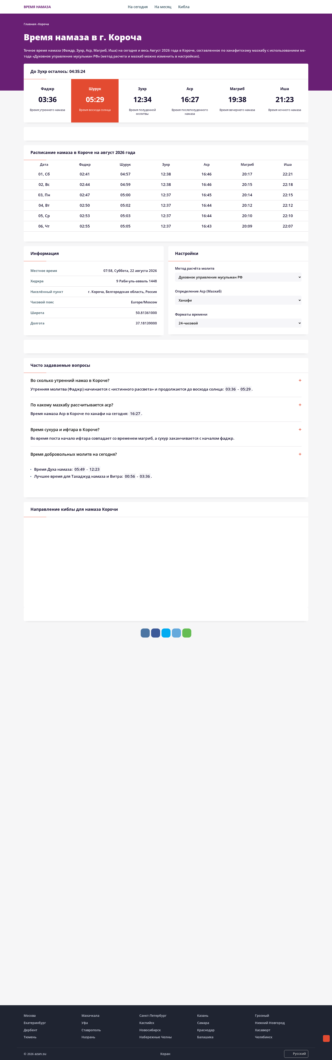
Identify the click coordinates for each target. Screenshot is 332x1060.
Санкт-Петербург (152, 1015)
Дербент (30, 1030)
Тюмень (30, 1037)
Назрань (88, 1037)
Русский (299, 1053)
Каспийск (146, 1023)
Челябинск (263, 1037)
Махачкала (90, 1015)
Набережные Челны (155, 1037)
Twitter (166, 633)
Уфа (85, 1023)
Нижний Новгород (270, 1023)
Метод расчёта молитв (194, 268)
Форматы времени (191, 314)
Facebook (155, 633)
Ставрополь (91, 1030)
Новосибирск (150, 1030)
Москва (30, 1015)
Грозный (262, 1015)
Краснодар (206, 1030)
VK (145, 633)
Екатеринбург (35, 1023)
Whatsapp (186, 633)
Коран (165, 1054)
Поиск (306, 7)
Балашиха (205, 1037)
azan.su (40, 1054)
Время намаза (37, 7)
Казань (202, 1015)
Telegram (176, 633)
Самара (203, 1023)
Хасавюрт (262, 1030)
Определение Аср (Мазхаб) (198, 291)
